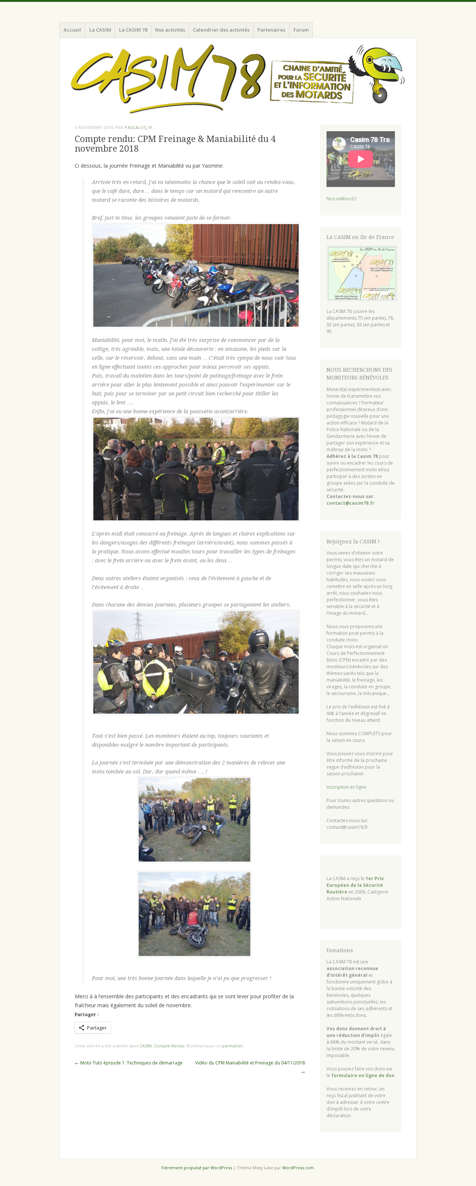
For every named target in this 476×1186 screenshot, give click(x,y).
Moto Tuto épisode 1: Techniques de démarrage (129, 1063)
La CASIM (100, 29)
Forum (301, 29)
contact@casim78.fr (350, 503)
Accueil (72, 29)
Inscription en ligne (346, 787)
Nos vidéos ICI (342, 198)
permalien (232, 1045)
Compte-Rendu (169, 1045)
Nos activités (170, 29)
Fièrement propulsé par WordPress (196, 1167)
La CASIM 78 (133, 29)
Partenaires (271, 29)
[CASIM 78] (238, 80)
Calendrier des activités (221, 29)
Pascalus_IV (138, 127)
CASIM (145, 1045)
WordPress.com (298, 1167)
